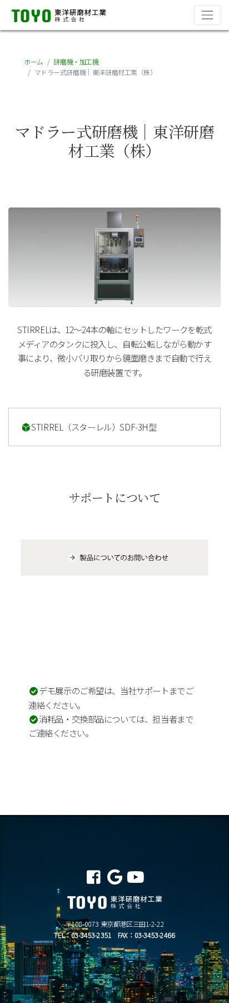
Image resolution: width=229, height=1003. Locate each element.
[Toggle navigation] (207, 14)
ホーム (33, 61)
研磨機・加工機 (75, 61)
